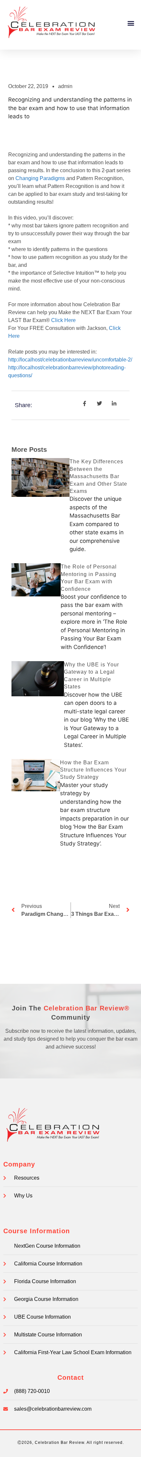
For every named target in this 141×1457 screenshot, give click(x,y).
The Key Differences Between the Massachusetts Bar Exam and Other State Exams (98, 476)
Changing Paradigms (40, 178)
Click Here (63, 320)
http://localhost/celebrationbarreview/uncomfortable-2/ (70, 359)
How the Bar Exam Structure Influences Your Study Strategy (93, 770)
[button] (130, 23)
